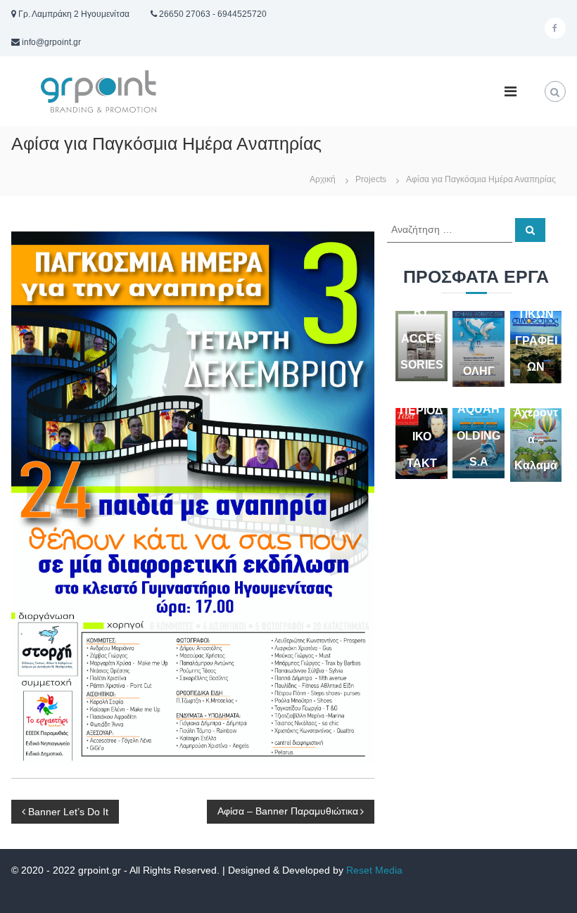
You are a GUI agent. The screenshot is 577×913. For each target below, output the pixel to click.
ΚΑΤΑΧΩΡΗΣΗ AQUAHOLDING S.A (478, 409)
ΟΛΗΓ (479, 371)
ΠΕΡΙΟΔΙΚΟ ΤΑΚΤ (421, 436)
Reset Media (374, 870)
